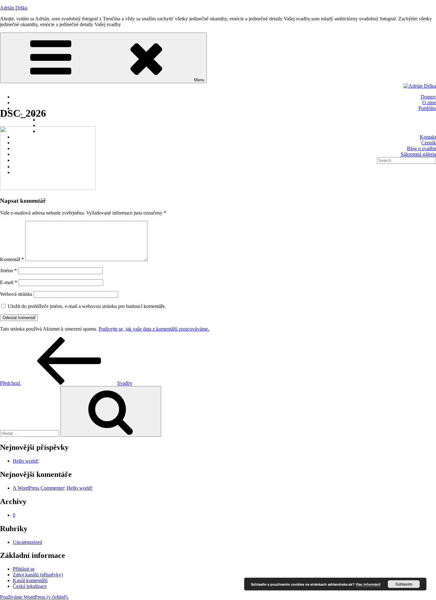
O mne (429, 102)
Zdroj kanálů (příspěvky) (38, 574)
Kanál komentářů (30, 580)
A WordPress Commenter (38, 488)
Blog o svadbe (421, 148)
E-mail (8, 282)
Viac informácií (368, 584)
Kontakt (428, 137)
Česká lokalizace (30, 586)
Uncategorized (27, 542)
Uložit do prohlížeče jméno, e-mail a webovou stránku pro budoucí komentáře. (87, 306)
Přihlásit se (23, 569)
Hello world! (26, 461)
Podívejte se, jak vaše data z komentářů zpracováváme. (154, 329)
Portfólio (427, 108)
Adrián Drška (13, 8)
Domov (428, 96)
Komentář (12, 259)
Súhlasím (403, 584)
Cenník (428, 142)
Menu (199, 79)
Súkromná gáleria (418, 154)
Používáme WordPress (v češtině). (34, 597)
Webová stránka (16, 294)
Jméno (8, 270)
